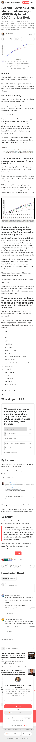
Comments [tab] (5, 579)
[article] (18, 659)
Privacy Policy (19, 720)
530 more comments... (7, 639)
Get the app (26, 734)
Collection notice (29, 729)
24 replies (10, 613)
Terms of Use (27, 717)
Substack (9, 738)
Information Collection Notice (23, 719)
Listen (32, 34)
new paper (11, 298)
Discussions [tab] (15, 648)
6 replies (9, 631)
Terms (21, 729)
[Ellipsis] (33, 595)
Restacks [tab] (12, 579)
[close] (31, 677)
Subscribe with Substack (19, 713)
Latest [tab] (8, 648)
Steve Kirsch (9, 33)
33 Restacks (23, 560)
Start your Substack (13, 734)
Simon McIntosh (10, 619)
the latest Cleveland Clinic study (16, 120)
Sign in (32, 2)
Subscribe (26, 2)
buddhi (7, 595)
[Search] (33, 648)
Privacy (17, 729)
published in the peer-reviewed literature (14, 79)
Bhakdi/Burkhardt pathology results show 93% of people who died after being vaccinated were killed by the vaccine (13, 673)
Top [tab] (3, 648)
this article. (7, 167)
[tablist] (9, 578)
